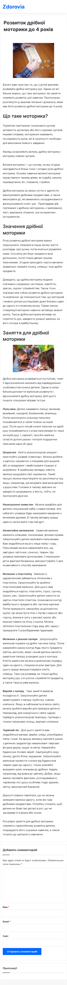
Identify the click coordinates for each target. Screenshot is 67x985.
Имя (6, 907)
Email (7, 921)
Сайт (5, 936)
